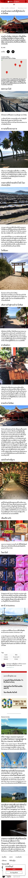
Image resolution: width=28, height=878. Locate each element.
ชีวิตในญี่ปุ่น (12, 860)
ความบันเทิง (19, 857)
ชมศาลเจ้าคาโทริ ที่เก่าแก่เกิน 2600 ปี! (13, 687)
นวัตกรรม (4, 860)
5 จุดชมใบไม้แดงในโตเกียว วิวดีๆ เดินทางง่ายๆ (13, 681)
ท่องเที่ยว (4, 857)
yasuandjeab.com (10, 667)
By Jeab (3, 47)
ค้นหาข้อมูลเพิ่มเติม (14, 872)
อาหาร (11, 857)
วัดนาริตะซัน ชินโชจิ (10, 692)
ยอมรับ (14, 869)
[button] (15, 65)
